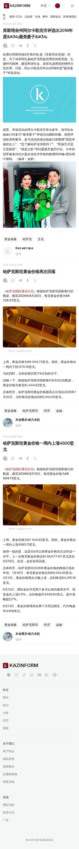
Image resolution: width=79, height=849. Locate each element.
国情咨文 (55, 16)
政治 (6, 705)
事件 (45, 16)
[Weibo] (32, 675)
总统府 (29, 16)
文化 (41, 239)
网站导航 (8, 805)
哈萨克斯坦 (30, 411)
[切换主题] (60, 6)
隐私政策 (8, 759)
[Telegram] (20, 46)
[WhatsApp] (12, 46)
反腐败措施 (10, 774)
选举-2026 (15, 16)
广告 (6, 820)
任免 (37, 16)
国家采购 (8, 782)
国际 (6, 728)
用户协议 (8, 751)
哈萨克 (27, 239)
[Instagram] (5, 46)
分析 (6, 713)
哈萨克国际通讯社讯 (20, 291)
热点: (4, 16)
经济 (47, 411)
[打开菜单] (72, 6)
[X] (35, 46)
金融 (59, 411)
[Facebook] (27, 46)
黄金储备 (10, 239)
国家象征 (8, 766)
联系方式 (8, 812)
